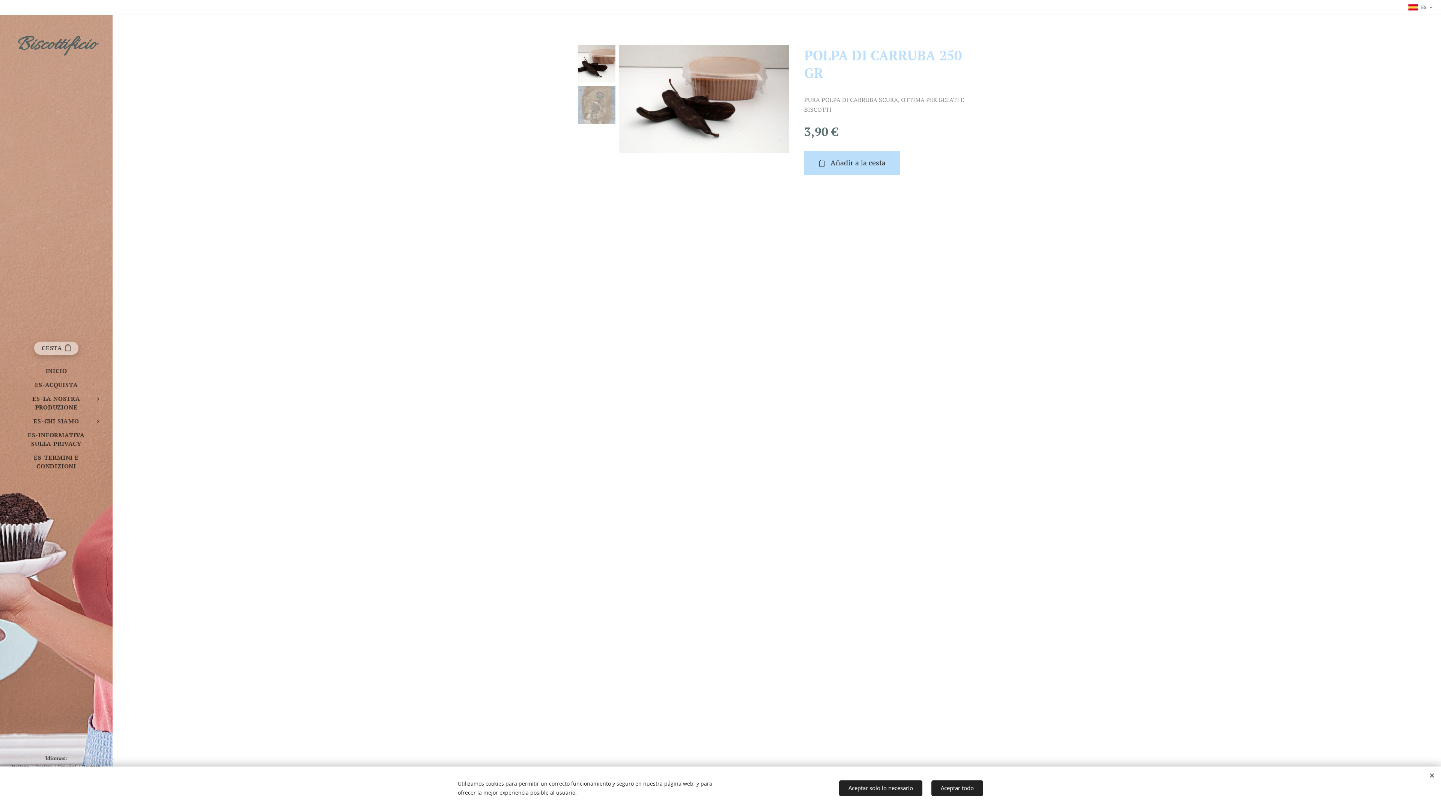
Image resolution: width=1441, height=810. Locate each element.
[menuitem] (56, 371)
